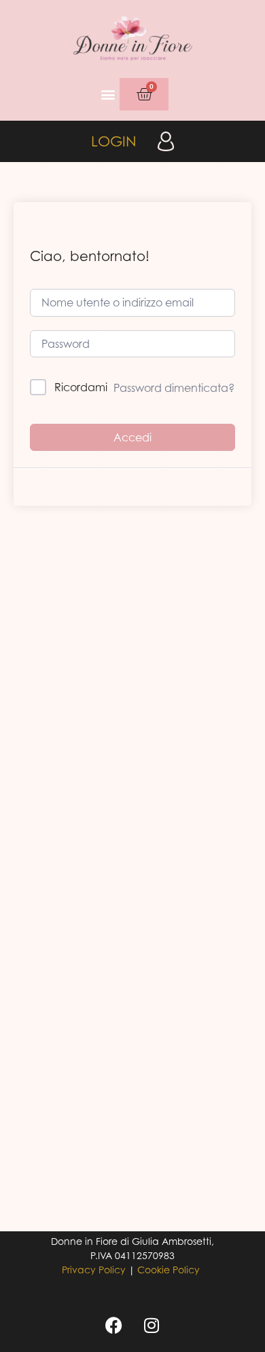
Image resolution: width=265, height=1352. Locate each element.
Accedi (132, 437)
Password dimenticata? (173, 388)
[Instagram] (152, 1325)
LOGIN (114, 141)
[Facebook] (114, 1325)
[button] (108, 94)
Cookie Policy (168, 1269)
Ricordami (80, 387)
